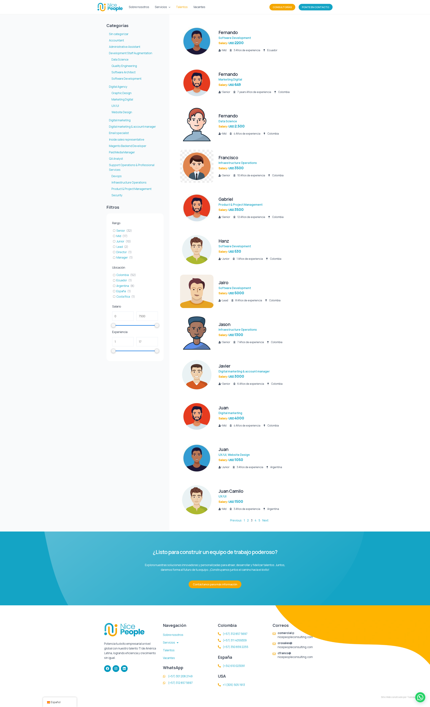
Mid (118, 236)
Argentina (122, 286)
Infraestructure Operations (238, 163)
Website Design (239, 455)
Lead (119, 247)
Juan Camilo (231, 491)
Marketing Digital (230, 79)
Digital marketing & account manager (244, 371)
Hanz (224, 241)
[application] (168, 7)
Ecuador (121, 280)
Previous (236, 520)
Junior (120, 241)
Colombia (122, 275)
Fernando (228, 32)
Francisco (228, 158)
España (121, 291)
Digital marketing (230, 413)
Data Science (228, 121)
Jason (224, 324)
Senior (120, 231)
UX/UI (222, 455)
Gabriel (226, 199)
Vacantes (199, 7)
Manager (122, 257)
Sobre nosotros (139, 7)
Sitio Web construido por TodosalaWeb (401, 697)
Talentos (182, 7)
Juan (223, 408)
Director (121, 252)
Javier (224, 366)
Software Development (235, 38)
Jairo (223, 283)
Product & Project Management (241, 205)
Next (265, 520)
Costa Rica (123, 296)
